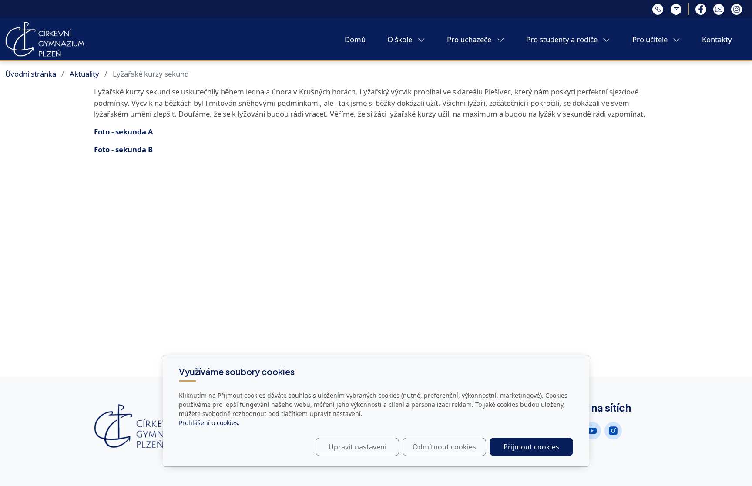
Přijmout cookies (531, 447)
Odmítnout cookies (444, 447)
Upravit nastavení (357, 447)
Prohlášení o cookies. (209, 423)
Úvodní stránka (30, 74)
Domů (355, 39)
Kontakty (717, 39)
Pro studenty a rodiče (562, 39)
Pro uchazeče (470, 39)
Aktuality (84, 74)
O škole (400, 39)
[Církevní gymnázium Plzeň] (44, 39)
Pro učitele (650, 39)
